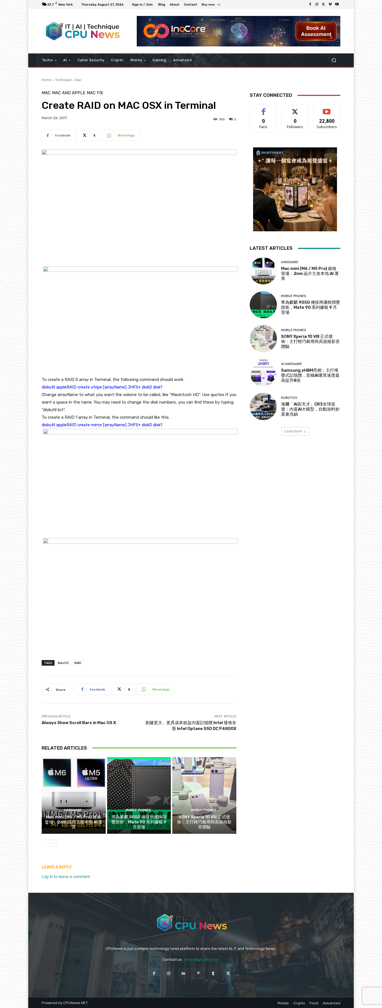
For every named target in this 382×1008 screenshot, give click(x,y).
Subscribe (327, 109)
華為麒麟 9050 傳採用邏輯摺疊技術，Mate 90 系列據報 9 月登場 (138, 822)
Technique (63, 79)
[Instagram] (316, 4)
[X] (323, 4)
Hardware (73, 810)
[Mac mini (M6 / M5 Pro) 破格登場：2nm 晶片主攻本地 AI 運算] (74, 795)
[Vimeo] (330, 4)
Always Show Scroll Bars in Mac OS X (79, 722)
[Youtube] (337, 4)
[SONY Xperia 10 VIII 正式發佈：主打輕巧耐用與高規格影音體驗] (204, 795)
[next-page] (54, 843)
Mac (78, 79)
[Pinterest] (198, 973)
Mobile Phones (138, 810)
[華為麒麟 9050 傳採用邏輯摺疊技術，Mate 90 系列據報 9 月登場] (139, 795)
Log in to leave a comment (66, 876)
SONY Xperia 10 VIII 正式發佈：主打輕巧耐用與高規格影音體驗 (204, 822)
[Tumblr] (213, 973)
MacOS (63, 663)
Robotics (289, 397)
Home (46, 79)
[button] (333, 60)
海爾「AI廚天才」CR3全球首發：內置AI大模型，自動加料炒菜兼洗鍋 (310, 409)
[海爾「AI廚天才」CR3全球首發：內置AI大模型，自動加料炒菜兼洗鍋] (263, 406)
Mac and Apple (68, 93)
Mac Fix (95, 93)
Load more (293, 431)
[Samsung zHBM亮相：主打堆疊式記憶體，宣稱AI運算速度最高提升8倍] (263, 372)
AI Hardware (291, 364)
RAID (77, 663)
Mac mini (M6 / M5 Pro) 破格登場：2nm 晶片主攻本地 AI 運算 (73, 822)
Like (263, 109)
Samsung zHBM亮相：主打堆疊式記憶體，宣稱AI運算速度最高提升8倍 (310, 375)
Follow (295, 109)
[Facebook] (310, 4)
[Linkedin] (183, 973)
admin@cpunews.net (201, 959)
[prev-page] (45, 843)
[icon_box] (211, 5)
